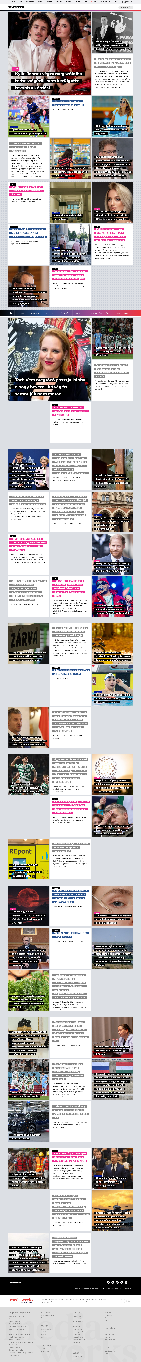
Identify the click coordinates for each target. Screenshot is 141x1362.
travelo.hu (76, 1334)
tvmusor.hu (76, 1345)
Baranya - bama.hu (15, 1319)
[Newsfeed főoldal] (15, 1282)
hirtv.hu (43, 1334)
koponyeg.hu (109, 1334)
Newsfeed (49, 2)
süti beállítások (109, 1288)
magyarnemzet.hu (47, 1329)
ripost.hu (108, 1312)
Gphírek (77, 2)
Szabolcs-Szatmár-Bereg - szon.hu (21, 1353)
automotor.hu (77, 1319)
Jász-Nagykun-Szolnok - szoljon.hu (21, 1342)
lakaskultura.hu (78, 1321)
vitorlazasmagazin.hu (80, 1339)
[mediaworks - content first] (21, 1301)
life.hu (107, 1318)
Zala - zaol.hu (45, 1318)
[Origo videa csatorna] (121, 1282)
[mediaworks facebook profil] (123, 1301)
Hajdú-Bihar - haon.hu (16, 1337)
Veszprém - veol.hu (47, 1315)
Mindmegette (30, 2)
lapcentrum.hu (110, 1340)
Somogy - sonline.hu (16, 1350)
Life (21, 2)
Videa (40, 2)
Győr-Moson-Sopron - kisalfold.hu (20, 1334)
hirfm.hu (107, 1354)
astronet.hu (77, 1316)
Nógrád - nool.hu (15, 1347)
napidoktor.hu (77, 1329)
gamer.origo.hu (78, 1324)
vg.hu (43, 1348)
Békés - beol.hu (14, 1321)
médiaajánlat (127, 1288)
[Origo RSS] (126, 1282)
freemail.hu (108, 1332)
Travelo (68, 2)
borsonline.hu (77, 1356)
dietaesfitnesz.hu (78, 1337)
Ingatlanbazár (105, 2)
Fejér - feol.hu (14, 1332)
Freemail (59, 2)
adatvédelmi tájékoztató (82, 1288)
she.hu (107, 1320)
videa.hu (108, 1337)
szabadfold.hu (46, 1332)
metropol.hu (109, 1315)
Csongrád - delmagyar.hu (18, 1326)
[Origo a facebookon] (108, 1282)
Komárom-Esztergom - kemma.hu (20, 1345)
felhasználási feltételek (97, 1288)
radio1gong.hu (110, 1351)
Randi (94, 2)
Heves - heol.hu (14, 1339)
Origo (13, 2)
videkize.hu (77, 1342)
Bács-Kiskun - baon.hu (17, 1316)
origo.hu (43, 1337)
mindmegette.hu (78, 1332)
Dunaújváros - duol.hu (16, 1329)
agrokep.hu (45, 1351)
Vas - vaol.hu (45, 1312)
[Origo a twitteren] (112, 1282)
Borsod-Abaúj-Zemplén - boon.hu (20, 1324)
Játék (115, 2)
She (86, 2)
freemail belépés (126, 7)
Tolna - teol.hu (14, 1355)
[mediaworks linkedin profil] (128, 1301)
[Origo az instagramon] (117, 1282)
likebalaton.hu (77, 1326)
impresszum (118, 1288)
